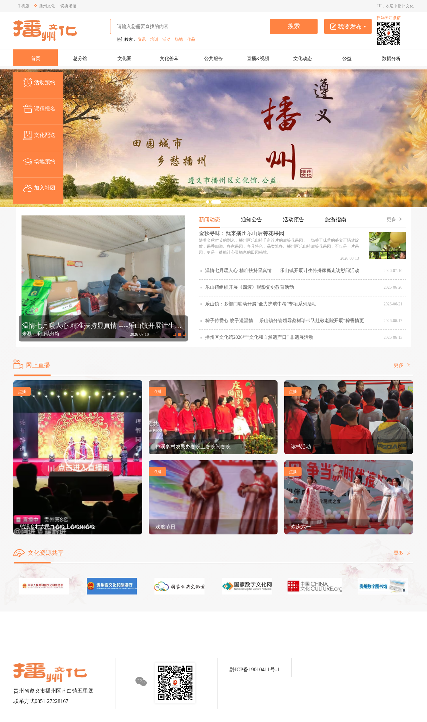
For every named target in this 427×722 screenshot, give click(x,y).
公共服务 (213, 58)
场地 (179, 39)
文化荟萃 (169, 58)
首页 (35, 58)
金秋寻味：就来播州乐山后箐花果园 (241, 233)
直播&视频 (258, 58)
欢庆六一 (301, 526)
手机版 (23, 6)
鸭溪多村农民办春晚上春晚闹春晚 (57, 526)
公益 (347, 58)
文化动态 (302, 58)
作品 (191, 39)
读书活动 (301, 446)
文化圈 (124, 58)
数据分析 (391, 58)
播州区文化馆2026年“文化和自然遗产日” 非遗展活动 (259, 337)
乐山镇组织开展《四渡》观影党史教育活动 (249, 287)
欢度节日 (165, 526)
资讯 (142, 39)
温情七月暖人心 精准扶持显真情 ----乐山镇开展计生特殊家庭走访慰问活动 (282, 270)
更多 (391, 219)
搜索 (294, 26)
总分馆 (80, 58)
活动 (166, 39)
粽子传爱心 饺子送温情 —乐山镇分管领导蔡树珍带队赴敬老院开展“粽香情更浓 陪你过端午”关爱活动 (288, 320)
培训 (154, 39)
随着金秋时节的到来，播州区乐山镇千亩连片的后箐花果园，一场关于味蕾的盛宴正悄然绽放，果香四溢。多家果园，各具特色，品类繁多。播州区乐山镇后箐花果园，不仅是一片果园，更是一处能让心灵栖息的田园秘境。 (279, 246)
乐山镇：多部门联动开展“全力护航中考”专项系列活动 (261, 303)
